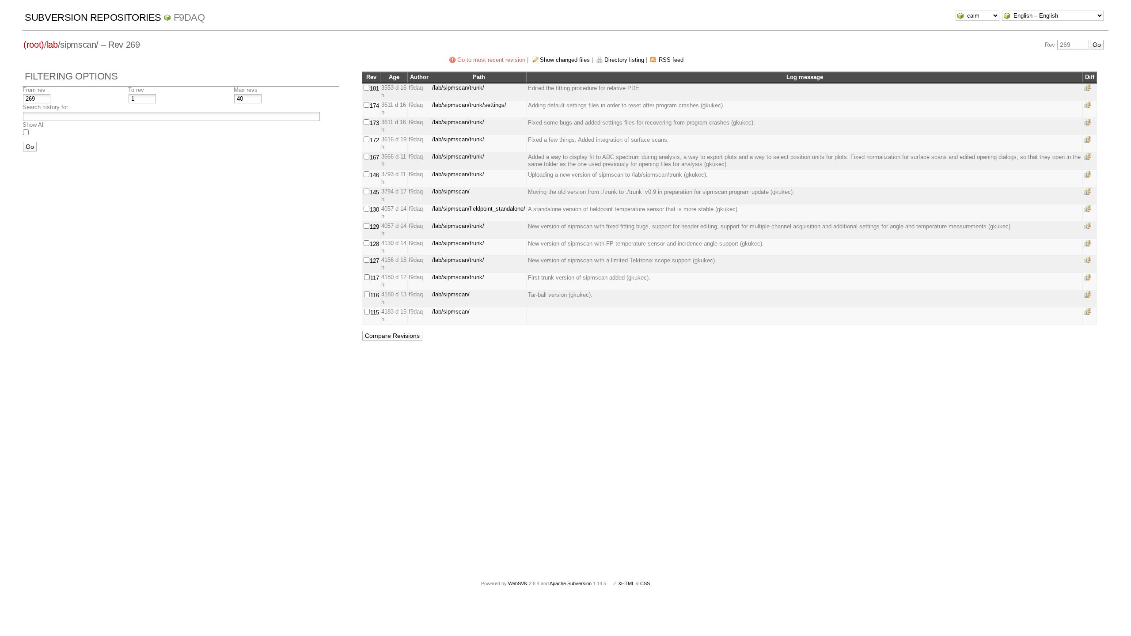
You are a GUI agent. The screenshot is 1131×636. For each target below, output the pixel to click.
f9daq (189, 17)
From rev (34, 90)
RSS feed (671, 60)
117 (374, 278)
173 (374, 123)
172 (374, 140)
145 (374, 192)
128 (374, 244)
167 (374, 157)
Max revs (246, 90)
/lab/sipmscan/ (451, 191)
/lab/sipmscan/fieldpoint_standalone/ (478, 208)
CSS (645, 583)
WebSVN (518, 583)
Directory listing (624, 60)
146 (374, 175)
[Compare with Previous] (1089, 87)
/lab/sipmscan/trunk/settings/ (469, 105)
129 (374, 226)
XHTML (626, 583)
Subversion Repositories (93, 17)
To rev (136, 90)
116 (374, 295)
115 (374, 312)
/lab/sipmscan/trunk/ (458, 87)
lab (52, 44)
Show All (34, 124)
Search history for (45, 107)
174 (374, 105)
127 (374, 260)
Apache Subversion (571, 583)
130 (374, 209)
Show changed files (565, 60)
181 (374, 88)
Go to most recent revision (491, 60)
